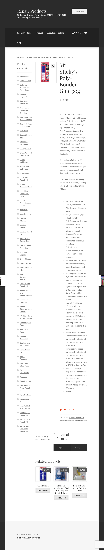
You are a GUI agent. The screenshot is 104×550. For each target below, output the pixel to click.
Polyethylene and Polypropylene (73, 420)
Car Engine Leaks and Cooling (24, 110)
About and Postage (55, 33)
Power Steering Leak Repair (26, 309)
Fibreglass (24, 173)
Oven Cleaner (25, 259)
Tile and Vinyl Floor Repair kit (25, 388)
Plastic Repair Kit (33, 57)
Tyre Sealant (25, 395)
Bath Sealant (25, 81)
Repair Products (32, 11)
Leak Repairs (25, 214)
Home (22, 57)
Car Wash (24, 131)
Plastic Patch (25, 263)
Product (39, 33)
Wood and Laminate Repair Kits (24, 428)
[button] (53, 66)
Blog (19, 42)
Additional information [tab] (42, 438)
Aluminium (24, 76)
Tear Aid (23, 377)
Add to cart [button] (43, 490)
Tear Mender (25, 381)
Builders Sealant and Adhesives (25, 87)
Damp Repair (25, 148)
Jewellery (24, 210)
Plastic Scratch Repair (23, 276)
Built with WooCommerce (28, 537)
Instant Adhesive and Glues (25, 203)
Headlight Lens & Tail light (24, 193)
